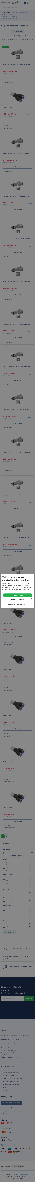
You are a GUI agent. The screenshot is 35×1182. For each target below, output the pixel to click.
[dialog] (17, 591)
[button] (17, 604)
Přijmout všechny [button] (17, 595)
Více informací (6, 591)
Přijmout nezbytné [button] (17, 600)
